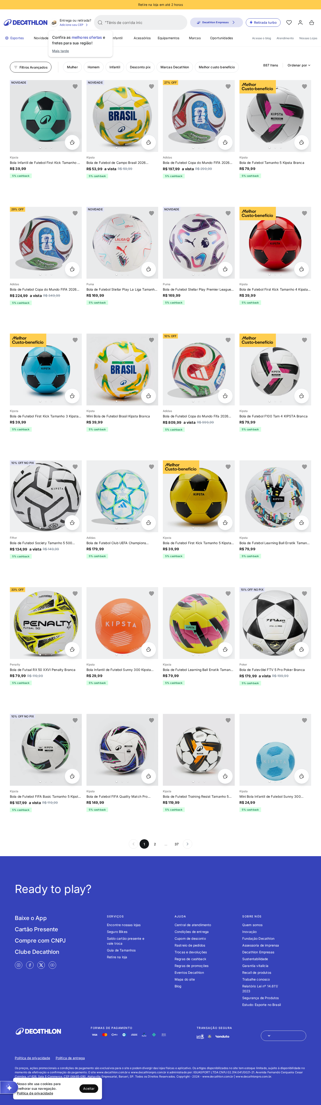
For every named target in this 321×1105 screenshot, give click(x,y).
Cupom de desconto (190, 938)
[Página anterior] (133, 844)
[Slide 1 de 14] (199, 623)
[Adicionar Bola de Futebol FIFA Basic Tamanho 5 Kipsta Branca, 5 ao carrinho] (72, 776)
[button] (9, 1087)
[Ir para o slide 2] (46, 148)
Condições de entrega (192, 932)
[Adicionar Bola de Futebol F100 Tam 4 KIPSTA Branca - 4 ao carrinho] (301, 396)
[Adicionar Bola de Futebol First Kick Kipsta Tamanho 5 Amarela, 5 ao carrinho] (225, 522)
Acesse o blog (261, 38)
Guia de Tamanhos (121, 950)
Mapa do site (185, 979)
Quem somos (252, 925)
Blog (178, 986)
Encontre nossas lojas (124, 925)
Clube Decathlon (37, 951)
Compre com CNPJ (40, 940)
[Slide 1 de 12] (199, 369)
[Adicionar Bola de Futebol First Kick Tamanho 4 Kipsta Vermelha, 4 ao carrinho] (301, 269)
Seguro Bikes (117, 932)
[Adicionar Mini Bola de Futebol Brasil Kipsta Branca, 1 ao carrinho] (148, 396)
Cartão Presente (36, 929)
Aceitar (88, 1088)
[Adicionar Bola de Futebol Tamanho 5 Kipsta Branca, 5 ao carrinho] (301, 142)
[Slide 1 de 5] (46, 116)
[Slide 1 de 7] (46, 243)
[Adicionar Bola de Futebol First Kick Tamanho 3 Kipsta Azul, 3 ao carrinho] (72, 396)
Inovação (249, 932)
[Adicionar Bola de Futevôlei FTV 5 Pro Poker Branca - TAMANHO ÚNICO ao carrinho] (301, 649)
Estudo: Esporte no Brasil (261, 1005)
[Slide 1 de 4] (275, 116)
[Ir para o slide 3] (51, 148)
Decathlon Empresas (258, 952)
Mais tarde (60, 51)
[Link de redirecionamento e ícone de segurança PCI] (209, 1036)
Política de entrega (70, 1058)
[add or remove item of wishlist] (75, 86)
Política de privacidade (32, 1058)
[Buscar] (100, 22)
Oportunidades (221, 38)
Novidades (42, 38)
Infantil (117, 38)
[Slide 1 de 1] (275, 623)
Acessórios (142, 38)
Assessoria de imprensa (260, 945)
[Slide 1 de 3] (199, 243)
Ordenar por (297, 65)
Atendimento (285, 38)
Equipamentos (169, 38)
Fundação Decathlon (258, 938)
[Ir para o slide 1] (40, 148)
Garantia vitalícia (255, 966)
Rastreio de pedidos (190, 945)
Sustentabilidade (255, 959)
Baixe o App (31, 918)
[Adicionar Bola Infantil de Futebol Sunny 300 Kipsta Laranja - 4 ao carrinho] (148, 649)
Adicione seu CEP (72, 25)
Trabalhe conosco (256, 979)
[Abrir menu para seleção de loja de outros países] (283, 1036)
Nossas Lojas (308, 38)
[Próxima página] (187, 844)
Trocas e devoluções (191, 952)
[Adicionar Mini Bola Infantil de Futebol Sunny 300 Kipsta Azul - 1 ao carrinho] (301, 776)
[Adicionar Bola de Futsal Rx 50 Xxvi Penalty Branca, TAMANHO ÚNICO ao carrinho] (72, 649)
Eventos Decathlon (189, 972)
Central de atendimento (193, 925)
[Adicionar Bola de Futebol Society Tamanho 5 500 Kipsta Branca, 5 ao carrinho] (72, 522)
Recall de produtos (256, 972)
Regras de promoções (191, 966)
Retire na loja (117, 957)
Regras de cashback (190, 959)
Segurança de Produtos (260, 998)
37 (177, 844)
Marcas (195, 38)
